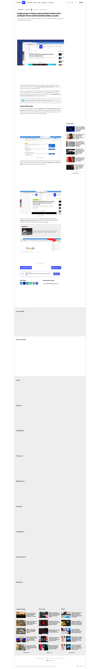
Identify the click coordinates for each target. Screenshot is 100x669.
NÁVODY (39, 2)
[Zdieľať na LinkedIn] (27, 283)
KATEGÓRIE (51, 2)
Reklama (46, 666)
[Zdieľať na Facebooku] (21, 283)
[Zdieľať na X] (24, 283)
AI (47, 2)
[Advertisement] (40, 30)
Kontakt (53, 666)
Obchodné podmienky (21, 666)
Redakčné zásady (40, 666)
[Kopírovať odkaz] (37, 283)
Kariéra (50, 666)
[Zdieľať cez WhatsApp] (30, 283)
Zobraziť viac (76, 173)
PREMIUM (30, 2)
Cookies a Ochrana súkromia (31, 666)
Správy (27, 9)
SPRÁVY (34, 2)
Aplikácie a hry (21, 9)
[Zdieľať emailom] (33, 283)
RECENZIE (44, 2)
